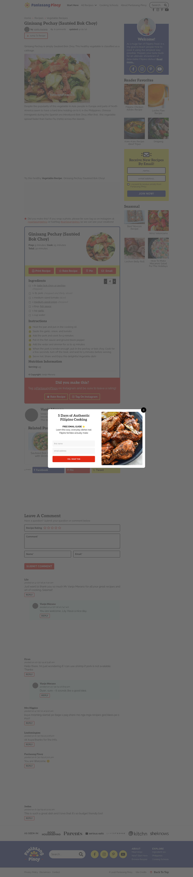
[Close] (143, 410)
